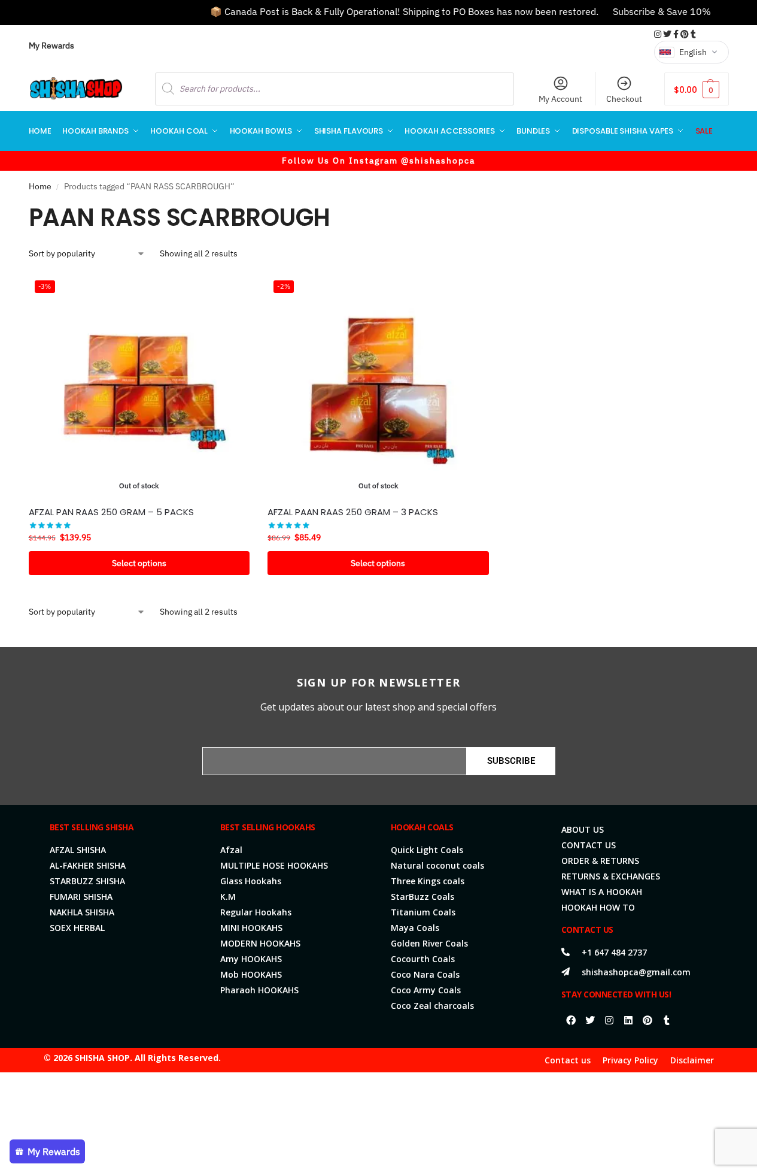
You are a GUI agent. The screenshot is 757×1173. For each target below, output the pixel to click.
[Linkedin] (628, 1020)
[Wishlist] (232, 292)
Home (40, 186)
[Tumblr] (666, 1020)
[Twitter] (590, 1020)
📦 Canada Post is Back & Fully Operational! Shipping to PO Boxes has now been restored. (387, 11)
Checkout (624, 98)
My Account (560, 98)
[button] (696, 88)
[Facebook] (570, 1020)
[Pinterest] (647, 1020)
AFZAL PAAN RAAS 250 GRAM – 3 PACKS (352, 512)
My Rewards (51, 45)
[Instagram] (609, 1020)
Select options (139, 563)
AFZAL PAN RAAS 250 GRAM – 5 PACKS (111, 512)
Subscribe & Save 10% (645, 11)
